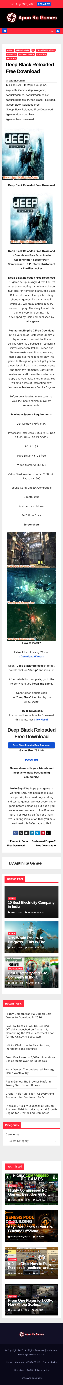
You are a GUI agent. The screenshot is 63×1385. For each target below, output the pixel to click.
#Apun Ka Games (16, 90)
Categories (12, 1134)
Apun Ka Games (22, 50)
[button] (52, 30)
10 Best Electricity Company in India (31, 904)
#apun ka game (36, 85)
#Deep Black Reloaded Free (23, 104)
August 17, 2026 (21, 1236)
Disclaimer (19, 1370)
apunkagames (36, 912)
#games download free (20, 114)
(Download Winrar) (31, 656)
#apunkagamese (16, 99)
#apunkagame (36, 90)
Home (9, 1362)
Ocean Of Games (26, 54)
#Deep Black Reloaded (41, 99)
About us (19, 1362)
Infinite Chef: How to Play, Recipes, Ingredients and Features (29, 1267)
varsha (40, 1200)
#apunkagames (15, 95)
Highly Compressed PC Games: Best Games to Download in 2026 (27, 1194)
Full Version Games (46, 50)
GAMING (12, 1186)
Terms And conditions (31, 1378)
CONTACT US (33, 1362)
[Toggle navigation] (29, 31)
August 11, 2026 (21, 1273)
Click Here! (41, 719)
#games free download (20, 119)
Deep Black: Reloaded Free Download (31, 745)
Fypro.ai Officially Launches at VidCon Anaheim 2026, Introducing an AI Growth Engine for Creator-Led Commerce (31, 1109)
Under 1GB (11, 58)
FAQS (30, 1370)
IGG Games (11, 54)
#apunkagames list (37, 95)
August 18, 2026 (21, 1200)
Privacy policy (42, 1370)
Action (10, 50)
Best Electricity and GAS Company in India (28, 975)
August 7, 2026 (20, 1310)
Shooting (41, 54)
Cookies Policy (49, 1362)
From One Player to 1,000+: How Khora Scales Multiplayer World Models (30, 1304)
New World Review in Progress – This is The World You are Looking (27, 942)
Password (31, 759)
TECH (11, 1223)
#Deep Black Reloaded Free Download (29, 109)
